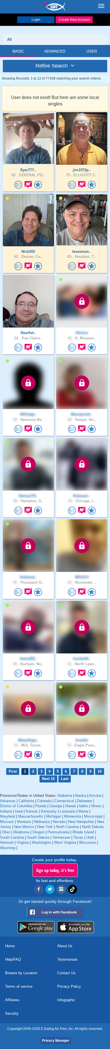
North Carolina (67, 827)
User (91, 51)
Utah (90, 837)
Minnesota (72, 816)
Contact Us (66, 973)
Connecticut (64, 801)
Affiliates (12, 1000)
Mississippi (93, 816)
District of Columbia (16, 806)
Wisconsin (87, 842)
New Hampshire (81, 822)
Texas (78, 837)
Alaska (80, 795)
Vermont (7, 842)
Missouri (7, 822)
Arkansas (8, 801)
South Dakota (38, 837)
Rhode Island (83, 832)
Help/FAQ (13, 959)
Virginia (23, 842)
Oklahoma (21, 832)
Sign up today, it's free (55, 870)
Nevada (59, 822)
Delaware (84, 801)
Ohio (6, 832)
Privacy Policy (69, 986)
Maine (83, 811)
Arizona (95, 795)
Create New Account (74, 20)
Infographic (66, 1000)
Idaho (83, 806)
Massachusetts (30, 816)
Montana (24, 822)
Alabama (65, 795)
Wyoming (7, 848)
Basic (18, 51)
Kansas (32, 811)
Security (12, 1013)
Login (36, 20)
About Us (64, 946)
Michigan (53, 816)
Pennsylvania (58, 832)
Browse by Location (21, 973)
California (26, 801)
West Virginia (65, 842)
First (13, 771)
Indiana (6, 811)
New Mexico (24, 827)
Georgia (55, 806)
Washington (41, 842)
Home (10, 946)
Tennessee (61, 837)
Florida (40, 806)
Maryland (7, 816)
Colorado (44, 801)
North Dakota (93, 827)
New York (45, 827)
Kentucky (49, 811)
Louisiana (67, 811)
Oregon (38, 832)
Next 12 (48, 779)
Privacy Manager (55, 1041)
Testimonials (67, 959)
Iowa (19, 811)
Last (64, 779)
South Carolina (12, 837)
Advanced (54, 51)
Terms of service (18, 986)
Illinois (96, 806)
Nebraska (42, 822)
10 (100, 771)
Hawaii (70, 806)
